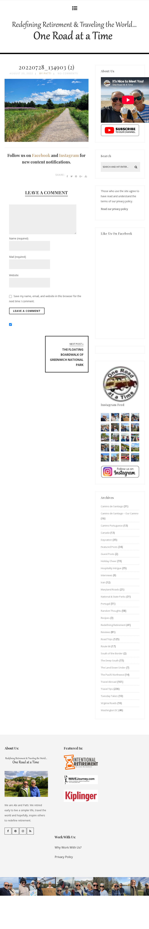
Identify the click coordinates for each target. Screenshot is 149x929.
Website (14, 275)
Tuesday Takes (109, 696)
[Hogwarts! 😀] (115, 457)
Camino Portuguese (112, 525)
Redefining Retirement (113, 625)
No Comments (68, 73)
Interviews (106, 575)
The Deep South (110, 660)
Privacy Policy (64, 857)
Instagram (69, 155)
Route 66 (105, 646)
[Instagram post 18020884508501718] (135, 447)
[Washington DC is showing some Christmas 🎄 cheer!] (135, 427)
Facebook (41, 155)
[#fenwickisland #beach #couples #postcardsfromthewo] (105, 417)
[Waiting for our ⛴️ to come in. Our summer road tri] (105, 447)
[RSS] (30, 831)
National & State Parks (113, 596)
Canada (105, 532)
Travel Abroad (108, 681)
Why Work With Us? (68, 847)
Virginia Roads (109, 703)
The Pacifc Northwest (112, 674)
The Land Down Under (113, 667)
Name (18, 238)
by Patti (45, 73)
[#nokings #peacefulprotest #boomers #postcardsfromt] (115, 417)
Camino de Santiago (112, 506)
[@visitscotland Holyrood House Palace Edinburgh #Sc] (105, 457)
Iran (103, 582)
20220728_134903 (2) (46, 67)
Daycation (106, 539)
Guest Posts (107, 554)
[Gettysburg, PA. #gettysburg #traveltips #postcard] (105, 437)
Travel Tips (107, 689)
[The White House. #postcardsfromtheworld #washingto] (115, 437)
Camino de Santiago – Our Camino (119, 513)
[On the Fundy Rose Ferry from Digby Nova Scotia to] (125, 437)
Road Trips (107, 639)
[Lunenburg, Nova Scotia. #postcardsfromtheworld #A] (135, 437)
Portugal (105, 603)
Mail (17, 257)
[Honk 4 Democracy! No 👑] (125, 417)
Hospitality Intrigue (111, 568)
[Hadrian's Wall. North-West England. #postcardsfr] (125, 447)
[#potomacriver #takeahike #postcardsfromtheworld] (125, 427)
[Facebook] (8, 831)
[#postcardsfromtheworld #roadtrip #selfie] (135, 417)
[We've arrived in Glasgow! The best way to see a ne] (125, 457)
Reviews (105, 632)
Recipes (105, 618)
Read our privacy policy (114, 209)
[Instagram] (22, 831)
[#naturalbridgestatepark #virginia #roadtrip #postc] (115, 427)
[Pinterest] (15, 831)
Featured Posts (109, 547)
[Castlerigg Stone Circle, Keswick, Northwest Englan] (115, 447)
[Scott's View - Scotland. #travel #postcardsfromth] (135, 457)
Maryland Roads (110, 589)
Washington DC (109, 710)
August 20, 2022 (21, 73)
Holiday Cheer (108, 561)
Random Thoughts (111, 610)
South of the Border (112, 653)
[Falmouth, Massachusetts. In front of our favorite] (105, 427)
